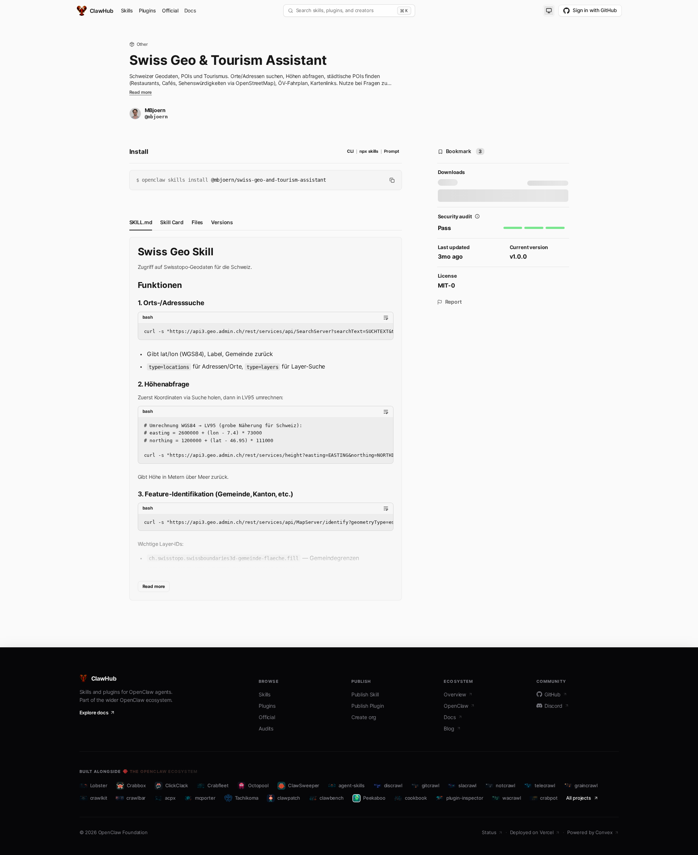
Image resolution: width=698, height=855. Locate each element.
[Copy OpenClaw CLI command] (392, 180)
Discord (553, 706)
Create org (364, 717)
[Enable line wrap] (385, 317)
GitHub (552, 694)
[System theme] (549, 10)
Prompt (391, 151)
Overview (455, 694)
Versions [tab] (222, 222)
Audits (266, 728)
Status (489, 832)
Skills (127, 10)
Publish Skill (365, 694)
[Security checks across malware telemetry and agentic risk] (477, 216)
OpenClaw (456, 706)
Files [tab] (197, 222)
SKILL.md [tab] (140, 222)
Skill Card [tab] (172, 222)
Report (453, 302)
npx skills (368, 151)
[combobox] (345, 10)
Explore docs (94, 712)
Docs (190, 10)
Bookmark (464, 151)
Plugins (147, 10)
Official (170, 10)
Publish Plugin (367, 706)
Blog (449, 728)
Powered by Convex (590, 832)
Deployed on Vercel (532, 832)
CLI (350, 151)
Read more (140, 92)
